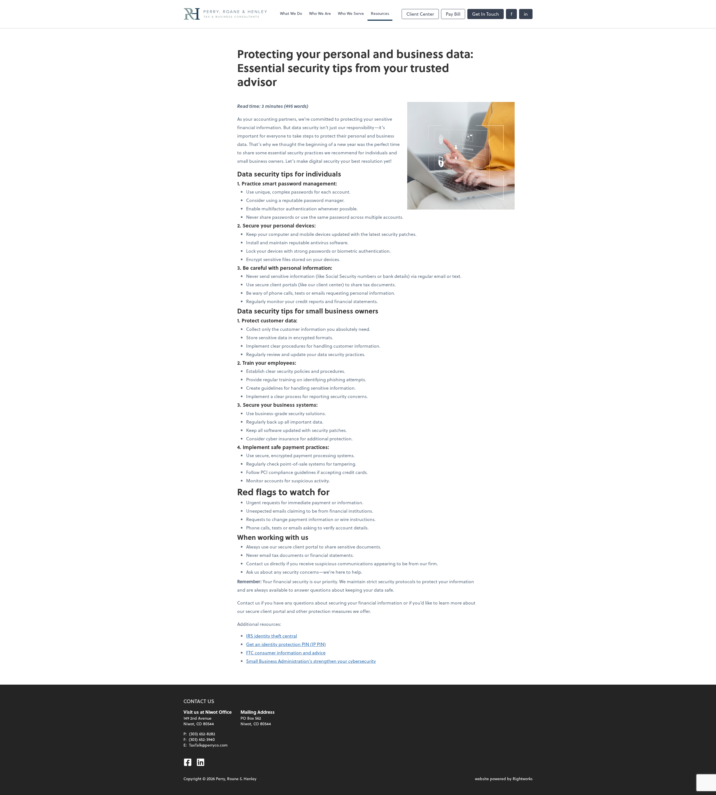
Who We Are (320, 13)
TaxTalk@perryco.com (208, 745)
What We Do (291, 13)
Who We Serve (351, 13)
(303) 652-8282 (202, 734)
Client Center (420, 14)
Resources (380, 13)
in (526, 14)
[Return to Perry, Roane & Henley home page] (225, 14)
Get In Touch (485, 14)
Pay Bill (453, 14)
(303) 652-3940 (202, 739)
